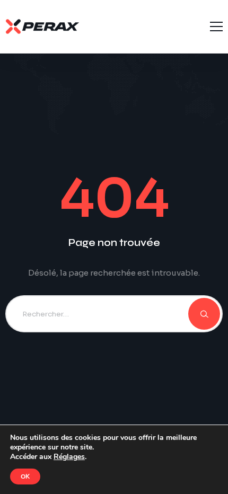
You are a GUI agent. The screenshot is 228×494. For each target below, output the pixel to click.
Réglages (69, 457)
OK (25, 476)
